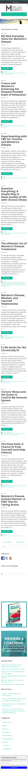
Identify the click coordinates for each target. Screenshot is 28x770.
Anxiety (3, 178)
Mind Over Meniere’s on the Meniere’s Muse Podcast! (13, 705)
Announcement (5, 432)
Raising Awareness (8, 739)
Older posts (6, 542)
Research (5, 742)
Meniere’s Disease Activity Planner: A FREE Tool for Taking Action (13, 500)
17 (5, 33)
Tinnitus (2, 127)
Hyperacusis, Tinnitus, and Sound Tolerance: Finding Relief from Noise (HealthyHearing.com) (13, 711)
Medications (7, 283)
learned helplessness (15, 337)
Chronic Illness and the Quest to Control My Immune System (14, 396)
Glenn (6, 44)
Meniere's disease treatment (12, 284)
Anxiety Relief (5, 125)
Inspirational (4, 71)
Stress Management (22, 178)
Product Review (7, 735)
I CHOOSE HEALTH (14, 767)
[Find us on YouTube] (10, 558)
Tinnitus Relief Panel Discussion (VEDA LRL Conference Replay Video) (14, 699)
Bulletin (4, 726)
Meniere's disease (6, 72)
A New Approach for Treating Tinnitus (13, 684)
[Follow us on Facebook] (3, 558)
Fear (3, 535)
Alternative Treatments (16, 282)
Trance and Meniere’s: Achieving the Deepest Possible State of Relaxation (13, 88)
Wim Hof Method (14, 434)
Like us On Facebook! (9, 566)
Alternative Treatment (6, 433)
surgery (20, 284)
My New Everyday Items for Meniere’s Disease (13, 38)
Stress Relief (22, 125)
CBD (6, 178)
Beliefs (9, 233)
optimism (10, 338)
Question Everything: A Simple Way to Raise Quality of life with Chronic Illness (14, 194)
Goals (8, 485)
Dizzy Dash (4, 485)
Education (5, 729)
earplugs (10, 381)
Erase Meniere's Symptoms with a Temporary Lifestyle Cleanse (11, 666)
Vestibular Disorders (22, 485)
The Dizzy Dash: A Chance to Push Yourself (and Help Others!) (13, 448)
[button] (14, 758)
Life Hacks (20, 381)
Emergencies (15, 381)
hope (9, 337)
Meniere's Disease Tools (17, 535)
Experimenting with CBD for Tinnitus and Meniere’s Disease (14, 140)
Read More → (6, 68)
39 (5, 133)
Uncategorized (6, 749)
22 (5, 292)
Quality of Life (7, 234)
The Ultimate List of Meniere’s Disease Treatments (14, 246)
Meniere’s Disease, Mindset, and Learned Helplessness (13, 299)
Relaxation (18, 125)
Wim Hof (9, 434)
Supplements (5, 74)
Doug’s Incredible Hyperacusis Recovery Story (11, 694)
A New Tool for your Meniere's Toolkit (13, 669)
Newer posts (21, 542)
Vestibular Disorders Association (7, 487)
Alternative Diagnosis (6, 282)
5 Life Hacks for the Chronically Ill (13, 349)
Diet (18, 233)
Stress (17, 178)
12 (4, 240)
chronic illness (14, 233)
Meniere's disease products (15, 72)
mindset (2, 234)
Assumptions (5, 233)
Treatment (11, 74)
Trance (6, 127)
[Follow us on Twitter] (6, 558)
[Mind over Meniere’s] (14, 7)
